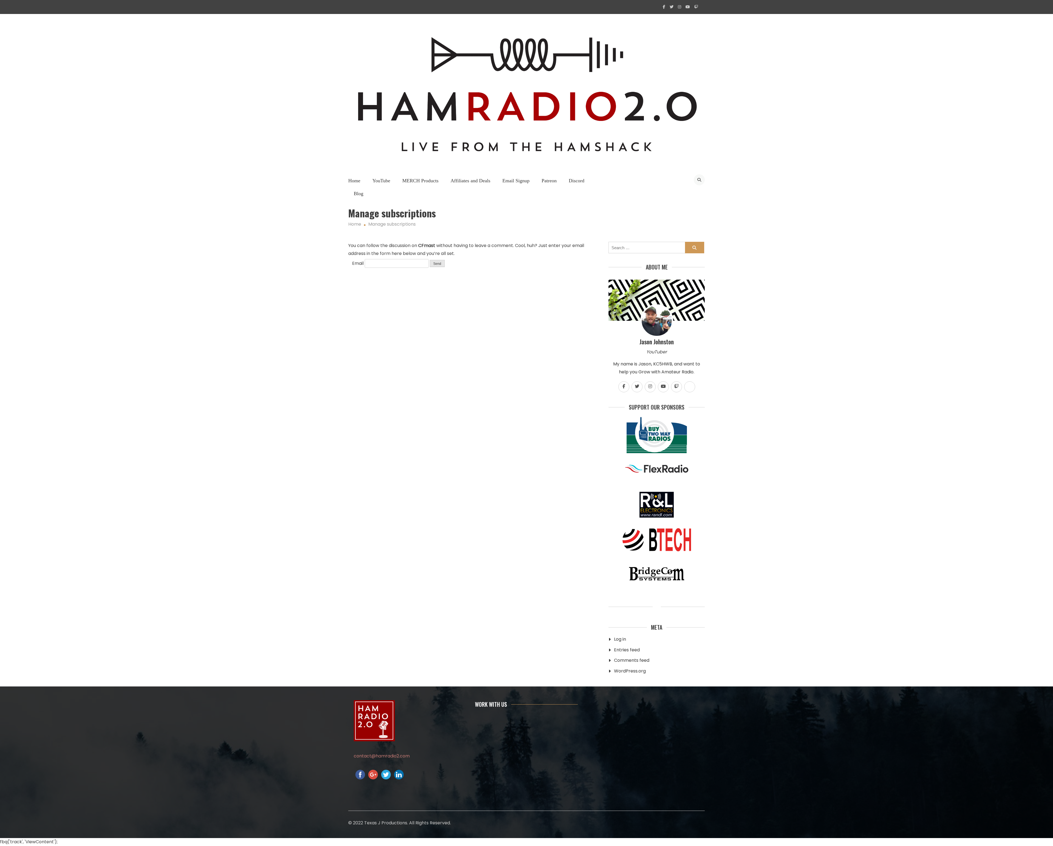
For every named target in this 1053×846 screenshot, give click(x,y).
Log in (620, 639)
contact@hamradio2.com (382, 756)
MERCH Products (420, 180)
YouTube (381, 180)
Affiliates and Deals (470, 180)
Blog (358, 193)
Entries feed (627, 650)
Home (354, 180)
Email (358, 263)
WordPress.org (630, 671)
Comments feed (631, 660)
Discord (576, 180)
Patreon (549, 180)
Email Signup (516, 180)
